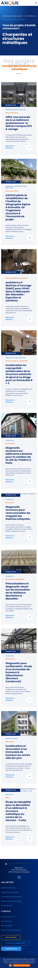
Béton (8, 113)
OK (10, 965)
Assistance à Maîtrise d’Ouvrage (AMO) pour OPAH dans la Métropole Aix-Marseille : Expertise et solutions (18, 291)
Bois (12, 113)
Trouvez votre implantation (11, 930)
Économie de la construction (11, 897)
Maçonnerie (23, 278)
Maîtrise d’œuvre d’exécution (11, 901)
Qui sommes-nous (7, 917)
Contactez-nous (11, 948)
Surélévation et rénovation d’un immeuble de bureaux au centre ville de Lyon (18, 752)
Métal (16, 113)
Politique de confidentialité (21, 965)
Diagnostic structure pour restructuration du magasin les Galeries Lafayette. (18, 513)
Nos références (6, 921)
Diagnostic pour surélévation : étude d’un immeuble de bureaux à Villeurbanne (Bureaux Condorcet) (19, 672)
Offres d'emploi (10, 937)
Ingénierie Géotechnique (10, 892)
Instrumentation (7, 905)
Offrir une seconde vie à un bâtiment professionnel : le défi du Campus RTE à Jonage (19, 123)
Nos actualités (6, 926)
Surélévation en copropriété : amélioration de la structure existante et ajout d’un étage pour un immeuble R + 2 (19, 374)
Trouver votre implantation (15, 943)
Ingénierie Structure (8, 888)
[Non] (36, 962)
